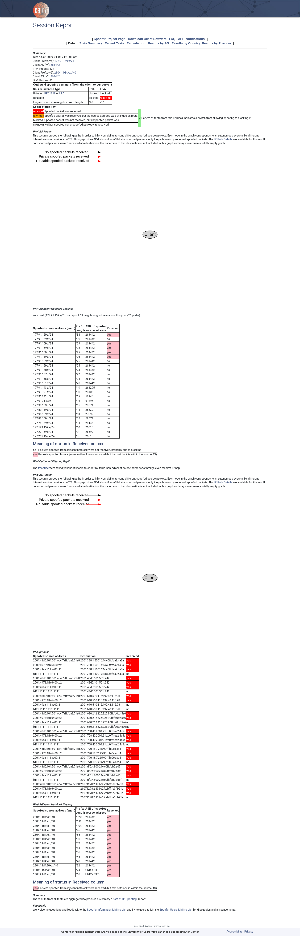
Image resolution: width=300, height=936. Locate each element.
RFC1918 (50, 93)
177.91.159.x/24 (64, 61)
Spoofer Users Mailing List (176, 909)
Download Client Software (147, 39)
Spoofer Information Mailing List (106, 909)
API (180, 39)
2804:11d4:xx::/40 (65, 72)
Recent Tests (114, 43)
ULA (61, 93)
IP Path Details (223, 139)
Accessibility (234, 931)
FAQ (172, 39)
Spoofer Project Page (109, 39)
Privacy (248, 931)
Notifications (195, 39)
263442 (55, 64)
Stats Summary (90, 43)
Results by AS (158, 43)
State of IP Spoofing (124, 899)
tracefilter (44, 468)
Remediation (136, 43)
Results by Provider (216, 43)
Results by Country (186, 43)
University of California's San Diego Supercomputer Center (163, 931)
